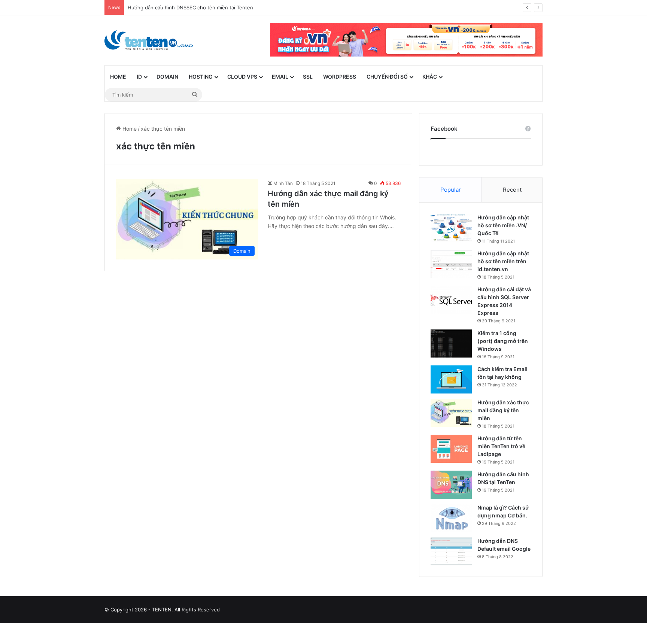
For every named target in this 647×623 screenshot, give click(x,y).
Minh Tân (283, 183)
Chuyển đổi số (387, 76)
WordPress (339, 76)
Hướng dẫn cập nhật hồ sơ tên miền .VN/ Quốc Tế (503, 225)
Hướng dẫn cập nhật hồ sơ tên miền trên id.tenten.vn (503, 261)
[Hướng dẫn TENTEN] (148, 40)
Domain (167, 76)
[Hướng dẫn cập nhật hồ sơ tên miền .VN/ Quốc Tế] (451, 228)
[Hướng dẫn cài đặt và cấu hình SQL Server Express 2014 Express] (451, 300)
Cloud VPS (242, 76)
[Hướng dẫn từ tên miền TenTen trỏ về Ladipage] (451, 449)
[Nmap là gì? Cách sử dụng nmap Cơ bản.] (451, 518)
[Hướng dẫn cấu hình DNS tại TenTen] (451, 485)
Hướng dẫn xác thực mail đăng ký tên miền (503, 410)
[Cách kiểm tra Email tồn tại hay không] (451, 379)
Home (118, 76)
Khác (429, 76)
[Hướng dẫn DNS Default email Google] (451, 551)
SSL (308, 76)
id (139, 76)
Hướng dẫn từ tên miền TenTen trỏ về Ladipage (501, 446)
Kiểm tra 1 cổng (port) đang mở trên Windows (502, 341)
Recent (512, 189)
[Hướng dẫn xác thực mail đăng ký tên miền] (451, 413)
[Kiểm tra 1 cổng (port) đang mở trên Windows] (451, 343)
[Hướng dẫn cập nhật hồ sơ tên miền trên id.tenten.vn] (451, 264)
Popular (450, 189)
